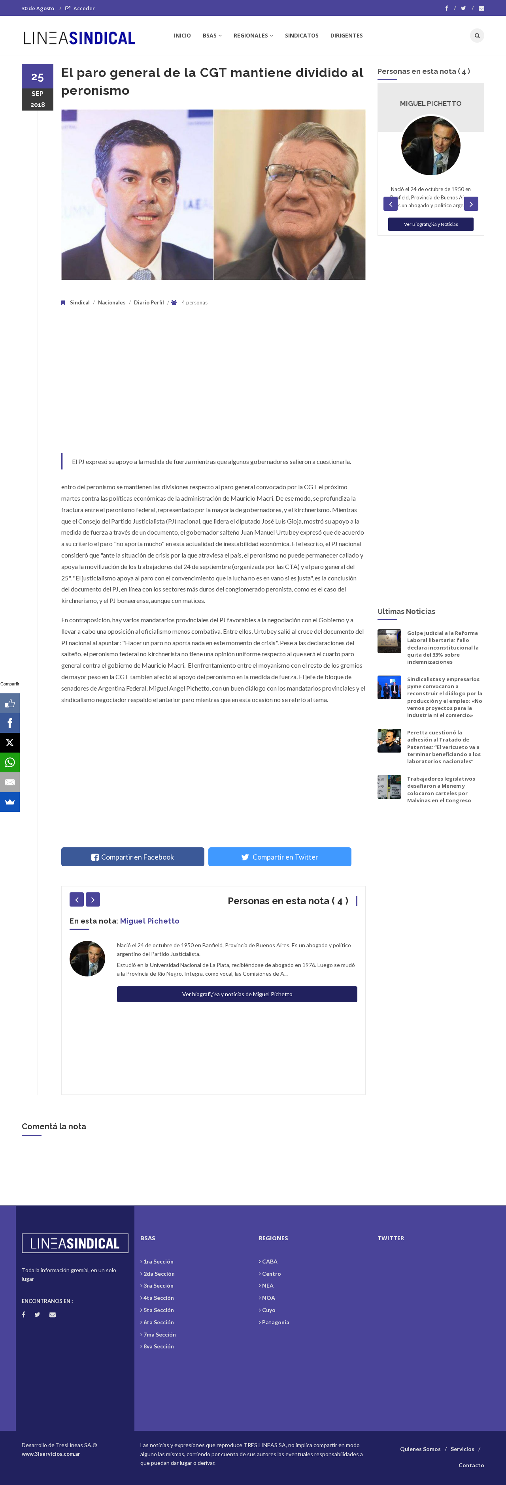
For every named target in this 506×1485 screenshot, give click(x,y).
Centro (271, 1273)
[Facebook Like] (10, 703)
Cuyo (269, 1310)
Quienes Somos (420, 1449)
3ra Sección (158, 1285)
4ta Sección (158, 1297)
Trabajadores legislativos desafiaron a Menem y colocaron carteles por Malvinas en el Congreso (441, 789)
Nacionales (112, 302)
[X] (10, 743)
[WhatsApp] (10, 762)
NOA (268, 1297)
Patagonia (275, 1322)
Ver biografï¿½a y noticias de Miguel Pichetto (237, 994)
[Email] (10, 782)
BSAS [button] (210, 35)
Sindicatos (302, 35)
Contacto (471, 1465)
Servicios (462, 1449)
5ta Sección (158, 1310)
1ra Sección (158, 1261)
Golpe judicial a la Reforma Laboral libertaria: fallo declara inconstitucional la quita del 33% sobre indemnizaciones (443, 647)
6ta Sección (158, 1322)
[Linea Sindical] (85, 35)
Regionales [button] (251, 35)
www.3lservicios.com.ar (51, 1454)
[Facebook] (450, 8)
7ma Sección (159, 1334)
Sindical (80, 302)
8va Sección (158, 1346)
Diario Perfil (149, 302)
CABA (270, 1261)
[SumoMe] (10, 802)
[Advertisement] (213, 386)
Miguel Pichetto (150, 921)
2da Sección (159, 1273)
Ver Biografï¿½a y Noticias (431, 224)
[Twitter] (467, 8)
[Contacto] (481, 8)
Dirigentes (346, 35)
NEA (268, 1285)
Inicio (182, 35)
